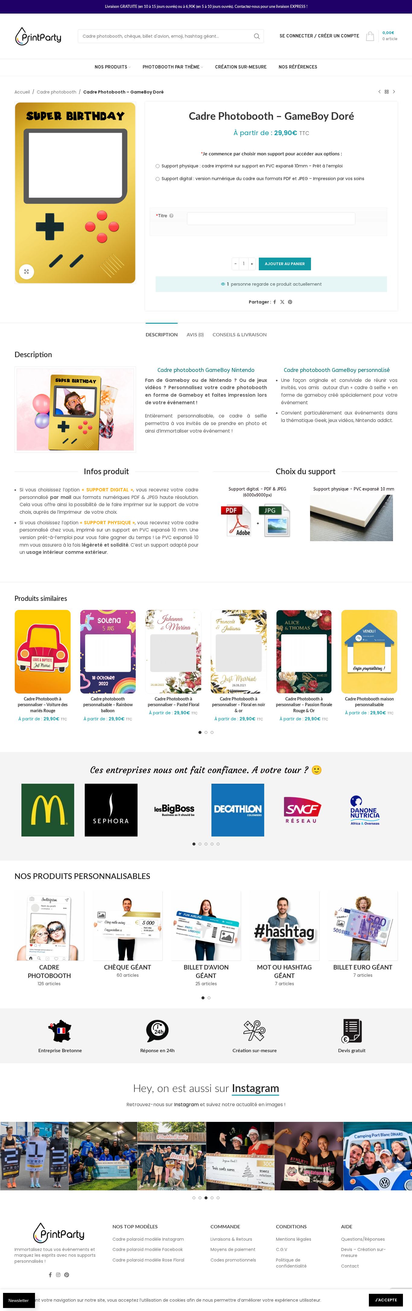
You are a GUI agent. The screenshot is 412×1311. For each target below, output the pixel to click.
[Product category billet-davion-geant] (206, 940)
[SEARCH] (257, 36)
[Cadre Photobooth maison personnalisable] (369, 652)
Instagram (186, 1104)
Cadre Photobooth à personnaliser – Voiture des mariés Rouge (43, 705)
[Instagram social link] (58, 1275)
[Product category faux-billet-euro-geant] (363, 936)
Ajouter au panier (285, 264)
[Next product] (394, 92)
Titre (161, 215)
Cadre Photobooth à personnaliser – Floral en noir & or (238, 705)
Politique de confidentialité (291, 1263)
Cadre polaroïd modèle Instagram (148, 1239)
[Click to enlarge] (26, 271)
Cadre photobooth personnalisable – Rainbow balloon (108, 705)
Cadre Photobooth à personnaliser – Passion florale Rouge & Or (304, 705)
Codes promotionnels (233, 1260)
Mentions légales (293, 1239)
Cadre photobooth (56, 92)
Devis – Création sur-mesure (363, 1252)
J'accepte (386, 1300)
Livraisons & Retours (231, 1239)
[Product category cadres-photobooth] (49, 940)
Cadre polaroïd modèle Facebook (148, 1249)
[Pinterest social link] (290, 302)
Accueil (22, 92)
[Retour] (386, 92)
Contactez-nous (247, 6)
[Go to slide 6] (206, 1197)
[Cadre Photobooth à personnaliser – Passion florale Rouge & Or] (304, 652)
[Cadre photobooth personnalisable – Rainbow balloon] (108, 652)
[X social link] (282, 302)
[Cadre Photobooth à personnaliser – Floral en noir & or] (239, 652)
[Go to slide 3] (212, 732)
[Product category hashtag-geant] (284, 940)
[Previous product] (379, 92)
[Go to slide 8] (218, 1197)
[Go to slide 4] (212, 844)
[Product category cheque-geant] (127, 936)
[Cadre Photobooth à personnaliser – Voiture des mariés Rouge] (42, 652)
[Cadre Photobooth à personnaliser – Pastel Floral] (173, 652)
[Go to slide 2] (206, 732)
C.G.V (281, 1249)
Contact (350, 1266)
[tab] (162, 332)
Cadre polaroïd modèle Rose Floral (148, 1260)
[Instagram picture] (34, 1156)
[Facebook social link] (274, 302)
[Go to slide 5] (218, 844)
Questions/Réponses (363, 1239)
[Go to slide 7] (212, 1197)
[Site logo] (38, 36)
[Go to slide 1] (199, 732)
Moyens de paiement (233, 1249)
